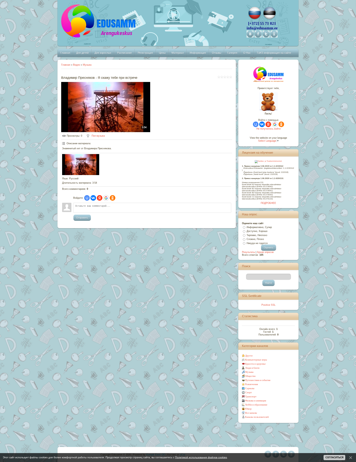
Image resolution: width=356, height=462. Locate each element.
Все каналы (251, 412)
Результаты (248, 252)
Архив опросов (265, 252)
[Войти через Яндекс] (99, 198)
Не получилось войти (268, 128)
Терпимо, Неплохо (257, 235)
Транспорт (250, 396)
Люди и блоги (252, 367)
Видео (76, 64)
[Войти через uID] (87, 198)
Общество (250, 376)
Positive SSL (268, 304)
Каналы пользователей (257, 417)
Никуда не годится (257, 243)
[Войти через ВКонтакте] (93, 198)
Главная (65, 64)
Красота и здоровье (255, 363)
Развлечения (251, 384)
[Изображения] (80, 164)
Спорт (248, 392)
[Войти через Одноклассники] (112, 198)
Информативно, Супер (259, 227)
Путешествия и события (257, 380)
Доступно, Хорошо (257, 231)
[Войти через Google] (106, 198)
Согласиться (334, 457)
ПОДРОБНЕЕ (268, 203)
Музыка (87, 64)
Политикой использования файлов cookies (201, 457)
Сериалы (249, 388)
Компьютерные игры (256, 359)
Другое (249, 355)
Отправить (82, 217)
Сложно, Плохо (255, 239)
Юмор (248, 408)
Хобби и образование (256, 404)
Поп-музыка (98, 135)
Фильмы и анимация (255, 400)
